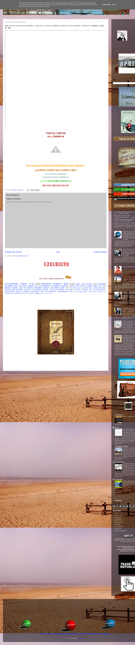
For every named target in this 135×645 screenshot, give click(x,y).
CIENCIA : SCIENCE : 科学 (83, 290)
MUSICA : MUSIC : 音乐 (14, 288)
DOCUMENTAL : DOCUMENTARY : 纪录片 (60, 291)
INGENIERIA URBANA (121, 446)
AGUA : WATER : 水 (30, 286)
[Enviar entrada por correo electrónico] (27, 190)
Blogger (80, 638)
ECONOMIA (117, 518)
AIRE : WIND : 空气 (95, 286)
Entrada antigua (100, 252)
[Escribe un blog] (33, 190)
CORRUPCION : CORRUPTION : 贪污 (15, 293)
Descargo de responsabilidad (65, 633)
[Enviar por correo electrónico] (31, 190)
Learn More (106, 4)
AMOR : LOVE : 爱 (60, 288)
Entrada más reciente (13, 252)
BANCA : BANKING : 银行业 (38, 288)
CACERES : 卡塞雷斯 (34, 293)
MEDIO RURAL (118, 522)
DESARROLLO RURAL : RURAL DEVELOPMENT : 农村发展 (53, 290)
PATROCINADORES (120, 531)
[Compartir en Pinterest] (39, 190)
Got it (114, 4)
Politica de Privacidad (87, 633)
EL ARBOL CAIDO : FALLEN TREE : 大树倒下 (90, 291)
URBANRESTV (119, 415)
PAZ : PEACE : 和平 (46, 293)
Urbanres (128, 540)
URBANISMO (118, 520)
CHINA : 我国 (76, 288)
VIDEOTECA (118, 528)
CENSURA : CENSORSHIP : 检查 (33, 291)
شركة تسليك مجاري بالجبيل (121, 223)
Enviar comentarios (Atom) (21, 256)
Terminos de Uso (46, 633)
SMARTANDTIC (119, 462)
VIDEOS (125, 416)
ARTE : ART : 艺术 (77, 286)
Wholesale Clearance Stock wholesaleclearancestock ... (122, 216)
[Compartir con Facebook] (37, 190)
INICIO (116, 513)
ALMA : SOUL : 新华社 (84, 284)
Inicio (58, 252)
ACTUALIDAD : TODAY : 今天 (19, 284)
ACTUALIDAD (118, 515)
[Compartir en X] (35, 190)
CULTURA (117, 524)
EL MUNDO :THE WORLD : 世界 (53, 286)
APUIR (117, 427)
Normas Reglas (103, 633)
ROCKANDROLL (119, 526)
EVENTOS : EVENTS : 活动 (54, 284)
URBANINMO (119, 479)
